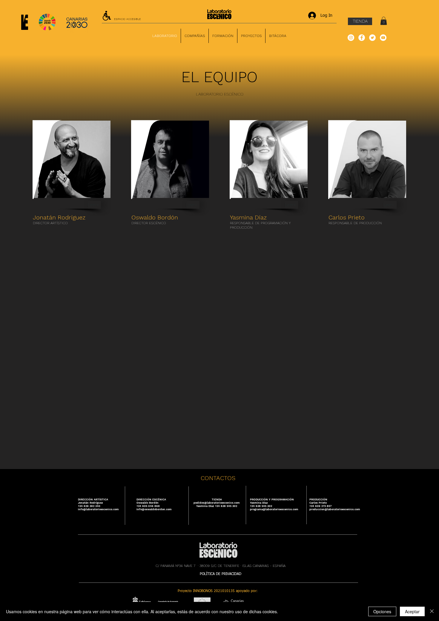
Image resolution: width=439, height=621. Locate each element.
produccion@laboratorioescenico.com (334, 509)
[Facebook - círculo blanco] (361, 37)
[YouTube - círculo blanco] (383, 37)
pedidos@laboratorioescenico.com (217, 502)
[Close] (431, 611)
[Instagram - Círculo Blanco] (351, 37)
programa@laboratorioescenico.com (274, 509)
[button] (383, 21)
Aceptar (412, 611)
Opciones (382, 611)
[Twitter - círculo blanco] (372, 37)
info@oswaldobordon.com (154, 509)
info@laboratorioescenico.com (98, 509)
